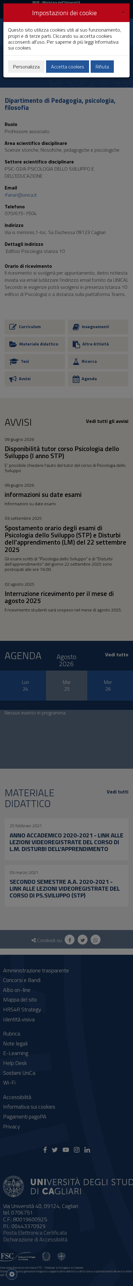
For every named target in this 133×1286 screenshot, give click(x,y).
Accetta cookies (67, 66)
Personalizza (26, 66)
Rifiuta (102, 66)
